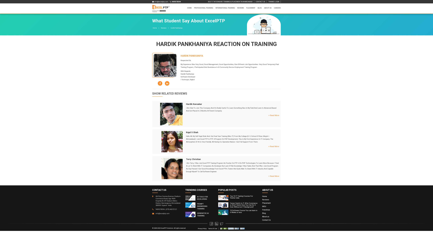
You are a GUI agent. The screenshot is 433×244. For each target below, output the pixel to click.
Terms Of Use (212, 228)
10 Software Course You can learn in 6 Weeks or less (243, 211)
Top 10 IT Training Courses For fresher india (241, 197)
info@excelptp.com (162, 213)
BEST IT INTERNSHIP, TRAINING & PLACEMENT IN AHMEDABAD (230, 2)
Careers (277, 8)
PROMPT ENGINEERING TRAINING (202, 206)
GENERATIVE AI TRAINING (203, 214)
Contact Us (266, 220)
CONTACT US (260, 2)
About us (268, 8)
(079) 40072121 (171, 209)
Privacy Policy (202, 228)
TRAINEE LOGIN (273, 2)
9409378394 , (160, 209)
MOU (264, 206)
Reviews (240, 8)
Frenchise (266, 210)
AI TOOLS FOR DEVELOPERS (202, 198)
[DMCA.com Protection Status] (224, 228)
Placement (250, 8)
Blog (260, 8)
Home (189, 8)
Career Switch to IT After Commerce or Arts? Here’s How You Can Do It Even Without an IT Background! (243, 205)
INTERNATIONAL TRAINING (225, 8)
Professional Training (203, 8)
